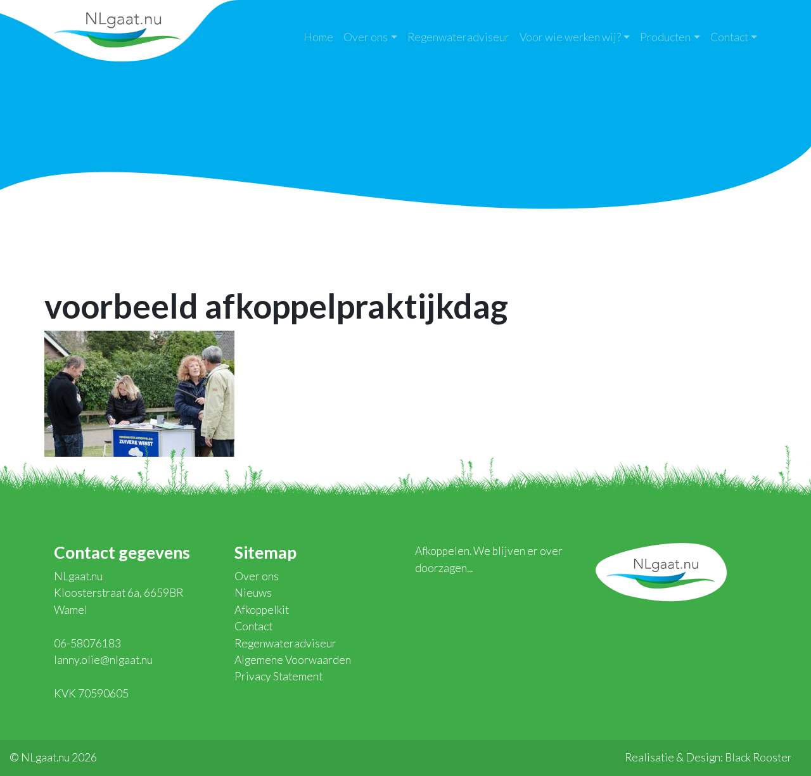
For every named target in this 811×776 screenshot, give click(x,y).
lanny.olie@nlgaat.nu (103, 659)
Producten (665, 37)
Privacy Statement (278, 676)
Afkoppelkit (261, 609)
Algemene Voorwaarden (292, 659)
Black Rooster (758, 757)
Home (318, 37)
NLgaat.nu (117, 28)
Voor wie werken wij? (570, 37)
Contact (729, 37)
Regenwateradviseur (458, 37)
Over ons (365, 37)
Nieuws (253, 592)
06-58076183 (87, 643)
